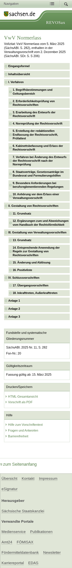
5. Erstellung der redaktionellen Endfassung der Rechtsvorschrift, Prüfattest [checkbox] (35, 134)
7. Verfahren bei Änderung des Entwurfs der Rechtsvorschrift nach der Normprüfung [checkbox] (39, 161)
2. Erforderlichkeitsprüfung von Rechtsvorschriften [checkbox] (34, 103)
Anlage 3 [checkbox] (14, 316)
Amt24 (7, 542)
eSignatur (9, 489)
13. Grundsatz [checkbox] (22, 240)
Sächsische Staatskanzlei (23, 511)
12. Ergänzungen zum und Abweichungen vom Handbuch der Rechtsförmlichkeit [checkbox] (41, 222)
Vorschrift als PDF (20, 402)
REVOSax (55, 22)
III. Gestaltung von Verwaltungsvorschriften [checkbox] (37, 232)
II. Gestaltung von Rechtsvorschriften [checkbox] (33, 205)
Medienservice (14, 532)
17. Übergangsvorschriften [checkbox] (30, 285)
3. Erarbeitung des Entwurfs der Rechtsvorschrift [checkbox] (34, 114)
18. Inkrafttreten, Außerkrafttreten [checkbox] (35, 293)
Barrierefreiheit (18, 436)
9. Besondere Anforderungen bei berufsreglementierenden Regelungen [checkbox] (38, 185)
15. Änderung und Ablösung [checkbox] (31, 262)
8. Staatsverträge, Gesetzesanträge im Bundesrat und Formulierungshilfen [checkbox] (38, 173)
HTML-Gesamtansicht (23, 396)
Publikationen (41, 532)
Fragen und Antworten (23, 430)
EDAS (33, 563)
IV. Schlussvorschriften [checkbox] (23, 277)
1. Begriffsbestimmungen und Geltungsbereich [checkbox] (32, 91)
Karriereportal (13, 563)
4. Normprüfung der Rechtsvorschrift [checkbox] (37, 123)
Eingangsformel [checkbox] (19, 66)
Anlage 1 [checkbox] (14, 300)
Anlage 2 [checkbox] (14, 308)
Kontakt (28, 478)
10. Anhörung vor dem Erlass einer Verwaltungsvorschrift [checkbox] (36, 196)
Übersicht (9, 478)
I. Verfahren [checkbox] (16, 82)
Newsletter (52, 552)
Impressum (48, 478)
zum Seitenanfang (20, 464)
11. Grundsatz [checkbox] (22, 213)
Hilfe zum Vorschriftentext (25, 424)
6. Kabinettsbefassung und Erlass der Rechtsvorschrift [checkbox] (38, 147)
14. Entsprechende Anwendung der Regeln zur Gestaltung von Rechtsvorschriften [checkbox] (36, 251)
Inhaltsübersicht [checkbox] (19, 74)
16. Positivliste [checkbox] (22, 270)
